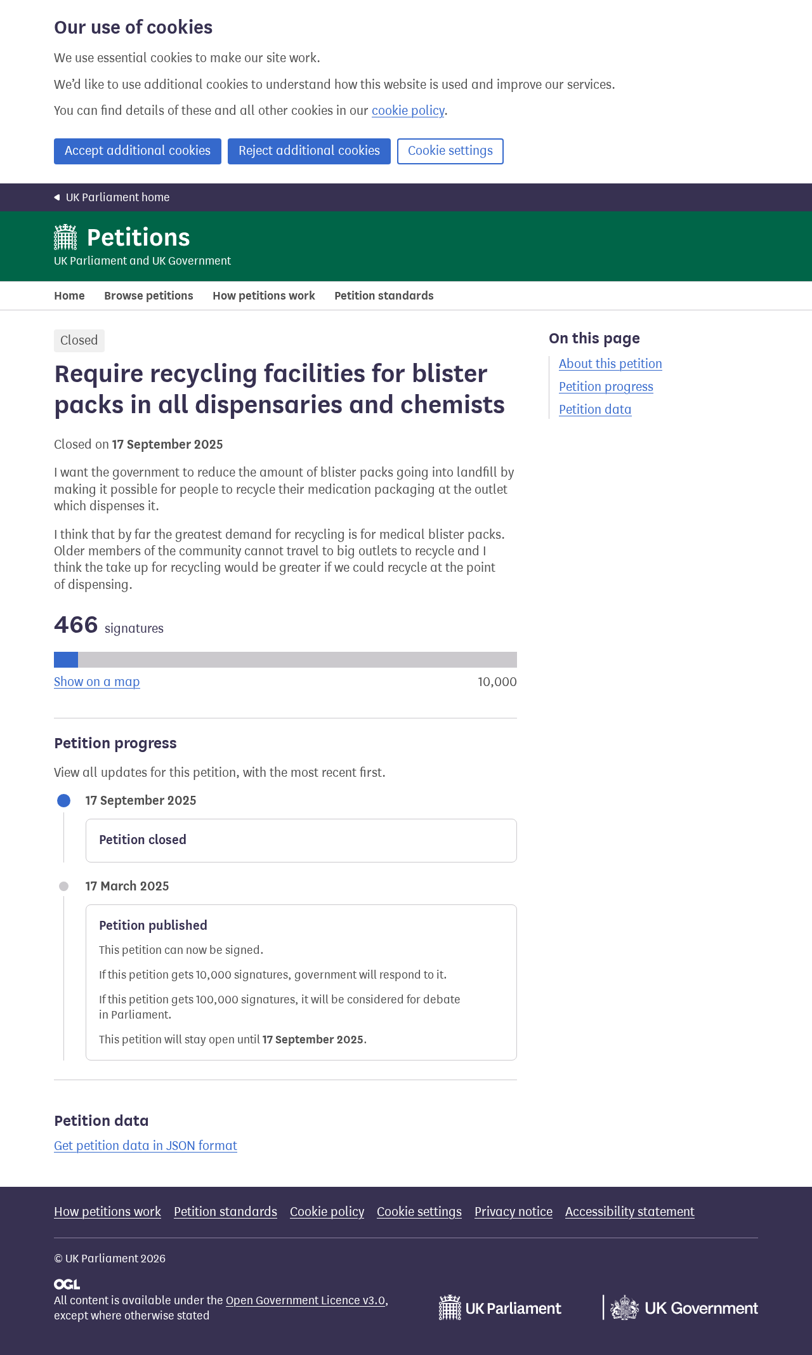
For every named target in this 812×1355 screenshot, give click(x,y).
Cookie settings (450, 150)
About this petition (610, 364)
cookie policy (408, 110)
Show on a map (97, 682)
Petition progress (606, 387)
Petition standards (384, 296)
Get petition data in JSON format (145, 1146)
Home (69, 296)
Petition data (595, 409)
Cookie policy (327, 1212)
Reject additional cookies (309, 150)
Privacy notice (514, 1212)
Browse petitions (148, 296)
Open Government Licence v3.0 (305, 1300)
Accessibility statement (630, 1212)
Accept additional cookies (138, 150)
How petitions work (264, 296)
